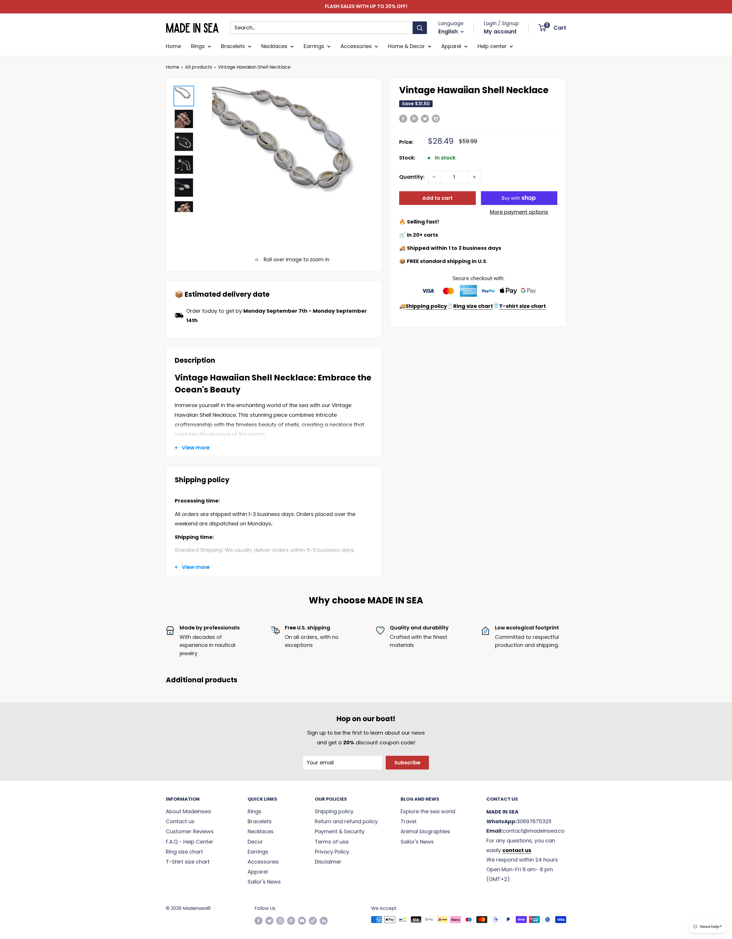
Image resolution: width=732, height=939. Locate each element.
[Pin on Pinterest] (414, 118)
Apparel (451, 46)
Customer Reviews (190, 831)
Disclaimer (328, 861)
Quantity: (411, 176)
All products (198, 67)
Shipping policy (334, 811)
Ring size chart (184, 851)
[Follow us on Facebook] (258, 920)
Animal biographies (425, 831)
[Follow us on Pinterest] (291, 920)
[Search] (420, 27)
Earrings (314, 46)
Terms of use (332, 841)
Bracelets (233, 46)
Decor (255, 841)
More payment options (519, 212)
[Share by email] (436, 118)
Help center (492, 46)
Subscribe (407, 762)
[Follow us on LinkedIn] (324, 920)
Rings (198, 46)
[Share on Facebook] (403, 118)
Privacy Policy (332, 851)
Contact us (180, 821)
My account (500, 31)
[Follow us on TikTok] (313, 920)
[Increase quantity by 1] (474, 177)
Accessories (356, 46)
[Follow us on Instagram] (280, 920)
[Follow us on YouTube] (302, 920)
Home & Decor (406, 46)
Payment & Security (340, 831)
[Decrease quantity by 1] (434, 177)
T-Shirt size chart (188, 861)
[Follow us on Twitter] (269, 920)
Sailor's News (264, 881)
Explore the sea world (428, 811)
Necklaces (274, 46)
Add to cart (437, 198)
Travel (408, 821)
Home (173, 46)
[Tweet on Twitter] (425, 118)
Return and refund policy (346, 821)
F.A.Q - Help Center (189, 841)
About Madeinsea (188, 811)
